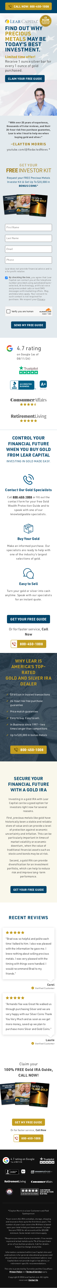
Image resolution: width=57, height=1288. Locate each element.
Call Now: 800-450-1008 (31, 6)
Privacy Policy (16, 1271)
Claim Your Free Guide (25, 78)
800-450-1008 (22, 497)
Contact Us (33, 1280)
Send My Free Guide (28, 325)
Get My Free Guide (28, 1122)
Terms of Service (34, 1271)
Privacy (41, 299)
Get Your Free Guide (28, 619)
